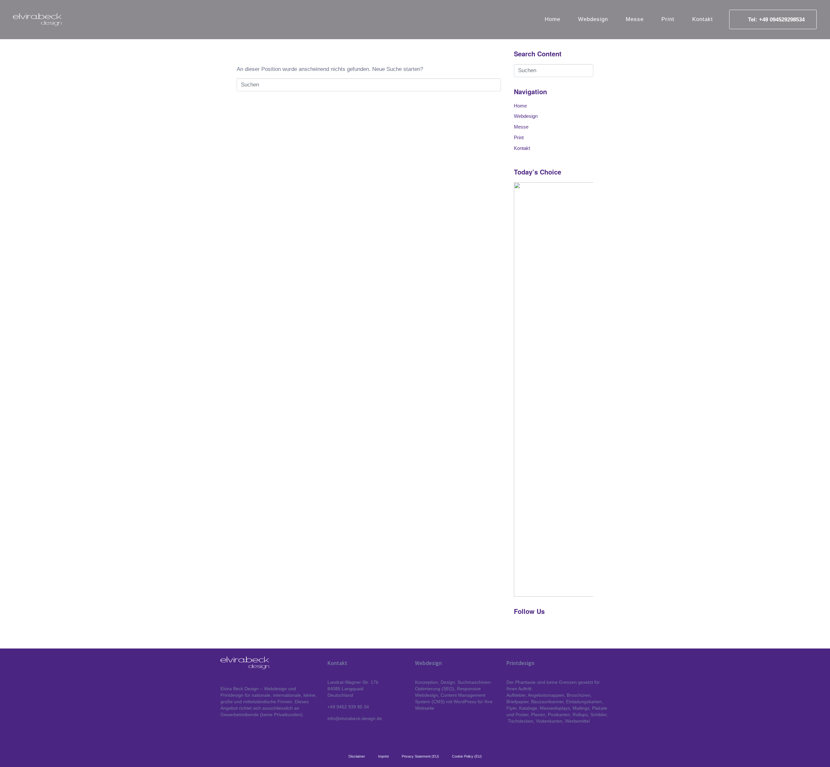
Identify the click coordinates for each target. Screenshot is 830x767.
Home (552, 19)
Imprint (383, 756)
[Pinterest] (564, 628)
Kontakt (702, 19)
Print (667, 19)
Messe (635, 19)
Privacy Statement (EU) (420, 756)
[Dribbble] (518, 628)
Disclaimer (357, 756)
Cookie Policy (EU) (467, 756)
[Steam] (541, 628)
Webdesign (593, 19)
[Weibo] (552, 628)
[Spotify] (530, 628)
